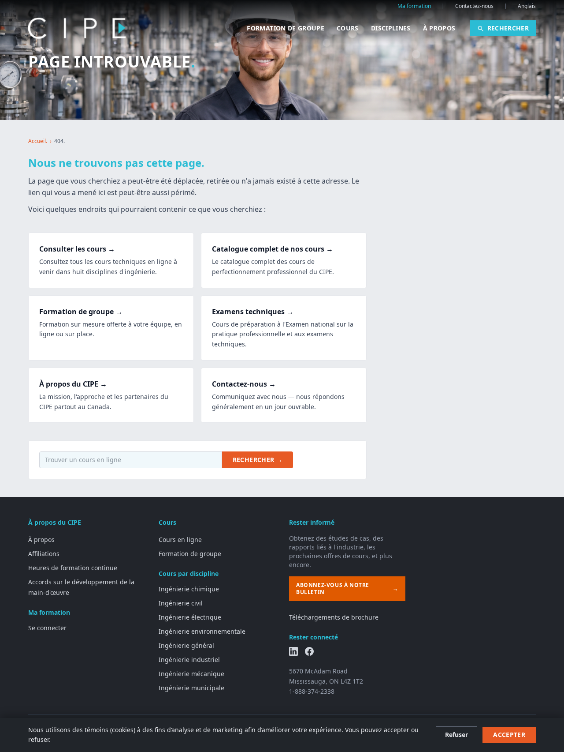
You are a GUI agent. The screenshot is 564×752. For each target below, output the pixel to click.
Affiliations (43, 553)
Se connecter (47, 628)
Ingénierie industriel (189, 659)
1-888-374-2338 (311, 691)
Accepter (509, 734)
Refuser (456, 734)
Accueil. (37, 141)
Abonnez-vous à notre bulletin (347, 588)
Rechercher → (257, 459)
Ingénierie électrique (190, 617)
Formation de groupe (285, 28)
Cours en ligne (180, 539)
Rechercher (508, 28)
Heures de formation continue (72, 568)
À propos (439, 28)
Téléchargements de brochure (333, 617)
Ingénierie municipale (191, 688)
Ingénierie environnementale (202, 631)
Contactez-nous (474, 6)
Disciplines (391, 28)
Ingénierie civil (181, 603)
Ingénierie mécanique (191, 673)
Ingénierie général (186, 645)
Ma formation (414, 6)
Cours (348, 28)
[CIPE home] (77, 28)
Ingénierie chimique (189, 589)
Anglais (527, 6)
